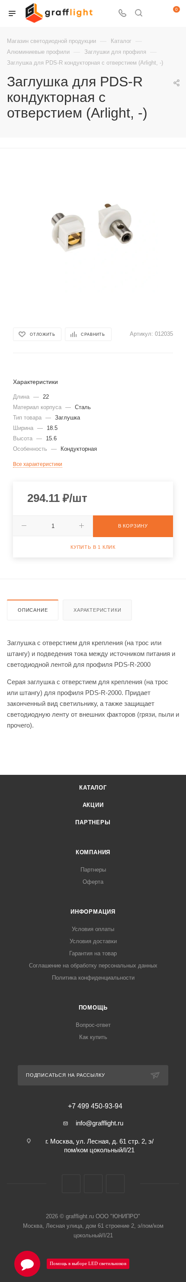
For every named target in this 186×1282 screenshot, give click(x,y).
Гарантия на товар (93, 953)
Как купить (93, 1037)
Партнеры (92, 822)
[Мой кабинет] (155, 13)
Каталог (93, 787)
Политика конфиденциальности (93, 977)
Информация (93, 911)
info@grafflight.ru (99, 1123)
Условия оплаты (93, 929)
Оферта (93, 882)
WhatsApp (115, 1183)
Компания (93, 852)
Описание (33, 610)
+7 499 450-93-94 (95, 1106)
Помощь (93, 1007)
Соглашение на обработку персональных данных (93, 965)
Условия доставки (93, 941)
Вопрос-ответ (93, 1025)
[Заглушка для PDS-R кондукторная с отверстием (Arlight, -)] (93, 227)
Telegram (93, 1183)
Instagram (71, 1183)
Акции (93, 805)
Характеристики (97, 610)
